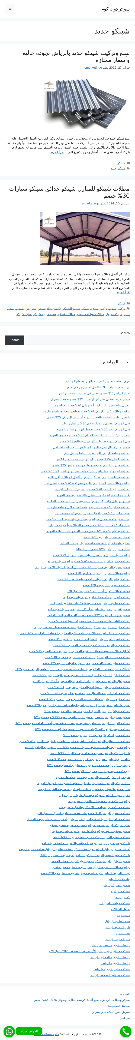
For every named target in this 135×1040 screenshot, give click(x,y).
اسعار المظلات (120, 909)
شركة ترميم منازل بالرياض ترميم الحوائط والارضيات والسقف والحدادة (86, 843)
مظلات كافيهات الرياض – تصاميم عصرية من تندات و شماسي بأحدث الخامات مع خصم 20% (72, 723)
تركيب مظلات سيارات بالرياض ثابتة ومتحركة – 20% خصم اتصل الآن (87, 483)
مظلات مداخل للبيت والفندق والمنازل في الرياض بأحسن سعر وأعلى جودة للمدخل (78, 819)
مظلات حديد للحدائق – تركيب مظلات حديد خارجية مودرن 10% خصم (87, 657)
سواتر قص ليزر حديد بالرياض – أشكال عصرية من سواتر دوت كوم (88, 609)
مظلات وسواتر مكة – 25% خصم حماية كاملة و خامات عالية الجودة (88, 531)
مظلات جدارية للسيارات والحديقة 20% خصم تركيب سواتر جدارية (89, 561)
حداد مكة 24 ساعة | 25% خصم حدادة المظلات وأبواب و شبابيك (89, 525)
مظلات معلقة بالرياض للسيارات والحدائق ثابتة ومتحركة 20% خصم (88, 687)
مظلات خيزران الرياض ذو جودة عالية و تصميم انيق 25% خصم (91, 465)
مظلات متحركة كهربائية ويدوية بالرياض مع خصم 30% (96, 735)
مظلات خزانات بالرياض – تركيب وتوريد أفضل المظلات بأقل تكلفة (89, 477)
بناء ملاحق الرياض (118, 879)
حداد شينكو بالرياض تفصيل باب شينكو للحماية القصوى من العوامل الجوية (83, 783)
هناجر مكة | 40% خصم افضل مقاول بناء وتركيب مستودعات (92, 513)
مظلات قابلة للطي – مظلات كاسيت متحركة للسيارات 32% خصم (89, 621)
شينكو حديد (118, 168)
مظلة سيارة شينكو (44, 314)
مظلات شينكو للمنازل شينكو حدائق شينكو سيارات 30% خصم (69, 192)
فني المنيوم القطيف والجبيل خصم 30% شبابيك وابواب (95, 423)
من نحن (125, 1018)
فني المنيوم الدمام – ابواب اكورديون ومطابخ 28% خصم (95, 441)
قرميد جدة (123, 915)
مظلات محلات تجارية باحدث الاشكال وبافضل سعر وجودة (94, 807)
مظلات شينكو (66, 314)
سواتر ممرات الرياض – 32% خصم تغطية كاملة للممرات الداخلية (88, 615)
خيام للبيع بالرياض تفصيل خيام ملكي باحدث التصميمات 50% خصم (88, 759)
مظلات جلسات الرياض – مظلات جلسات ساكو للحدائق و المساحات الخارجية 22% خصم (75, 633)
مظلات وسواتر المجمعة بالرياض (110, 975)
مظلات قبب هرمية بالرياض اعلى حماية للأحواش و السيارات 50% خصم (85, 471)
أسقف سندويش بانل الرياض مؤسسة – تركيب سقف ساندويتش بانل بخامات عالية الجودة (74, 849)
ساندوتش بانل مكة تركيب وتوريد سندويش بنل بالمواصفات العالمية (88, 501)
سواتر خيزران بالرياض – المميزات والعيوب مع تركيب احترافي (91, 447)
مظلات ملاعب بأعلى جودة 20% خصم (106, 585)
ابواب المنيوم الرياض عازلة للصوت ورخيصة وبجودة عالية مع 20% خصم (85, 873)
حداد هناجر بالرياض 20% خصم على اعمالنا (103, 549)
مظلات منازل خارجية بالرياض (111, 969)
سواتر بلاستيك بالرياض (116, 885)
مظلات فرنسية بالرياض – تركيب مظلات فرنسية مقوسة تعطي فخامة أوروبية (82, 627)
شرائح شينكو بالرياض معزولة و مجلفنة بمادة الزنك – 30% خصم (90, 753)
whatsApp (9, 1031)
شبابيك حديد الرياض (117, 927)
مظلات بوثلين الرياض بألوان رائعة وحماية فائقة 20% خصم (93, 579)
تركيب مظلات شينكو (94, 308)
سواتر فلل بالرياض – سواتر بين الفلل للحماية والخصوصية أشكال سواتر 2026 (81, 681)
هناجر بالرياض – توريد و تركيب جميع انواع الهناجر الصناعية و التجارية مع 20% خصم (78, 705)
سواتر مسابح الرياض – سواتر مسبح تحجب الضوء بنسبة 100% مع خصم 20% (82, 717)
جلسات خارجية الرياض (115, 963)
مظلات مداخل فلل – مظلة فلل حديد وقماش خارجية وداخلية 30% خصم (85, 693)
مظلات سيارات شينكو (90, 314)
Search (125, 333)
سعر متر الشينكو (26, 308)
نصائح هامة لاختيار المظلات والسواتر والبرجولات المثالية (95, 543)
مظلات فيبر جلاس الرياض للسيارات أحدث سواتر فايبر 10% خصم (89, 639)
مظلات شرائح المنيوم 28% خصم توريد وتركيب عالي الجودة (92, 489)
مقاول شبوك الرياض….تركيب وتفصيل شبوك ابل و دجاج (94, 795)
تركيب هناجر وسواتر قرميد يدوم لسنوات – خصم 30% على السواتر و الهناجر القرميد (77, 747)
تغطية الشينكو (71, 308)
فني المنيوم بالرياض (117, 939)
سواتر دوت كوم (115, 8)
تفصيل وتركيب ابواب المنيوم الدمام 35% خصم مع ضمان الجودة (90, 435)
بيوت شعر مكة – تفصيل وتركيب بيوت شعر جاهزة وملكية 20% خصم (87, 519)
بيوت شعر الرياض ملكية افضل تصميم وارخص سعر (98, 387)
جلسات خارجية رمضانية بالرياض (110, 945)
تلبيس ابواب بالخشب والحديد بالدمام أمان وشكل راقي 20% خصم (88, 417)
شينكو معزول (114, 314)
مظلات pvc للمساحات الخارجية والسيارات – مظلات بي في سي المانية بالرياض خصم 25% (72, 669)
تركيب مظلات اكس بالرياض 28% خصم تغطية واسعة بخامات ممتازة (87, 411)
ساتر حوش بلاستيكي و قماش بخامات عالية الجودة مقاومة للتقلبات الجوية (84, 789)
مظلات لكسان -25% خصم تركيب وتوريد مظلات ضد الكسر (93, 459)
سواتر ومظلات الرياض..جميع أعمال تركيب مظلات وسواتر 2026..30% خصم (82, 1000)
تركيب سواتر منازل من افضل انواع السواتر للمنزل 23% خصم (91, 555)
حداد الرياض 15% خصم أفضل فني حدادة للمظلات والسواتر (92, 393)
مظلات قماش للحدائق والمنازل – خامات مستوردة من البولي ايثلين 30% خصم (81, 675)
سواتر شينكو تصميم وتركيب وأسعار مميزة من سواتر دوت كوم (91, 831)
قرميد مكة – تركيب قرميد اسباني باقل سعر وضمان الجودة (93, 495)
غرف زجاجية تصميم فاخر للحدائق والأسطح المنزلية (98, 381)
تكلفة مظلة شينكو (49, 308)
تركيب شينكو (117, 308)
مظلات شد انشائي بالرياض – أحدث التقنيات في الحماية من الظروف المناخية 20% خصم (74, 741)
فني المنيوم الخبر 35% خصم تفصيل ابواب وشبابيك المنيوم (93, 429)
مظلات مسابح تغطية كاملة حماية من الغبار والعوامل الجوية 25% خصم (86, 663)
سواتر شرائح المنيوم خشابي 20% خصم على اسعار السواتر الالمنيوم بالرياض (82, 567)
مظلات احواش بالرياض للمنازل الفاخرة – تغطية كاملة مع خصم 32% (87, 711)
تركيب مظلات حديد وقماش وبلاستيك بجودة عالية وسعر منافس (91, 867)
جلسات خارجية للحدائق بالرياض (110, 957)
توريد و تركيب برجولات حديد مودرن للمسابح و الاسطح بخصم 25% (88, 765)
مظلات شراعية (120, 891)
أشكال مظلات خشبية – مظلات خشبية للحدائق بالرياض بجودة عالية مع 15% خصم (79, 651)
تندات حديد (123, 933)
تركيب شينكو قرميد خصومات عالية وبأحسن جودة (99, 801)
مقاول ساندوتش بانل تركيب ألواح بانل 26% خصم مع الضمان (92, 405)
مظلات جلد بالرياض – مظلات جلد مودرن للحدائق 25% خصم (91, 645)
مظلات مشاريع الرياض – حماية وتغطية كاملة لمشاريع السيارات (90, 603)
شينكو (121, 163)
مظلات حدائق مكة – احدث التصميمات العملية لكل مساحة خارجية (88, 507)
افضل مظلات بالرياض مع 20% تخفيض (106, 537)
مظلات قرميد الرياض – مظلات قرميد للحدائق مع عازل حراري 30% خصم (84, 699)
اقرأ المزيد (57, 152)
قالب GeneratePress (46, 1034)
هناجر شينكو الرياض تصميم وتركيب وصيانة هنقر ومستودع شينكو (90, 825)
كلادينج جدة (122, 897)
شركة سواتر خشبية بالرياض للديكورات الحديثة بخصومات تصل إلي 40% (85, 855)
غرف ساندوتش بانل (117, 921)
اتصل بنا (125, 994)
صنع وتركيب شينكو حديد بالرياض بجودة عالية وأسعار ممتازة (76, 56)
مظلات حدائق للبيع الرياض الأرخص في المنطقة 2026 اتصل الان (89, 951)
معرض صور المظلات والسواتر (111, 1012)
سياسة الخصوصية (119, 1006)
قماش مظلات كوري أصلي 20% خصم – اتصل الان (98, 591)
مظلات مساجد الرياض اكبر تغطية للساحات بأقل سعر (97, 453)
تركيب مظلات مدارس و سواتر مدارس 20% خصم (99, 573)
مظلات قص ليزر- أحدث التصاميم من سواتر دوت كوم (96, 597)
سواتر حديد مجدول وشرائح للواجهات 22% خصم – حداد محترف (90, 399)
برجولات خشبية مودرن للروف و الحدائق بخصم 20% (97, 771)
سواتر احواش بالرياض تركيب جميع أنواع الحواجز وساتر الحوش (90, 861)
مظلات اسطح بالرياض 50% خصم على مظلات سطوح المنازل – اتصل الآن (83, 813)
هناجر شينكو (24, 314)
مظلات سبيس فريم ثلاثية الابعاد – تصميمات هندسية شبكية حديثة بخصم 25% (82, 729)
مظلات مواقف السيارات (114, 903)
